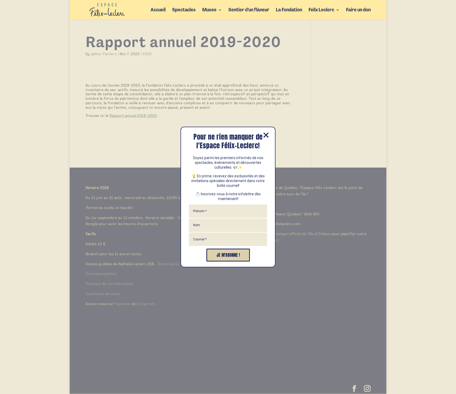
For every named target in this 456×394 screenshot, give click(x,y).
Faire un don (358, 10)
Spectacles (184, 10)
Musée (209, 10)
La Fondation (289, 10)
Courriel (200, 239)
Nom (196, 225)
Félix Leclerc (321, 10)
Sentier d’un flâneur (248, 10)
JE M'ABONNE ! (228, 255)
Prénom (200, 211)
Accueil (157, 10)
